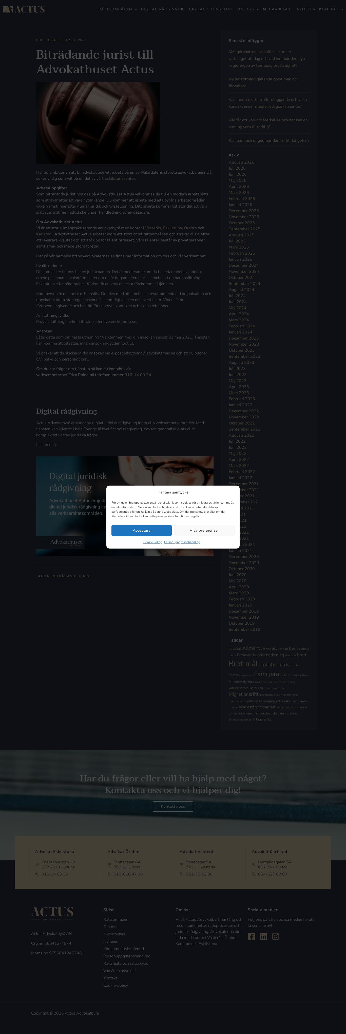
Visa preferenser (204, 530)
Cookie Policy (152, 542)
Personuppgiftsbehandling (182, 542)
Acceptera (142, 530)
